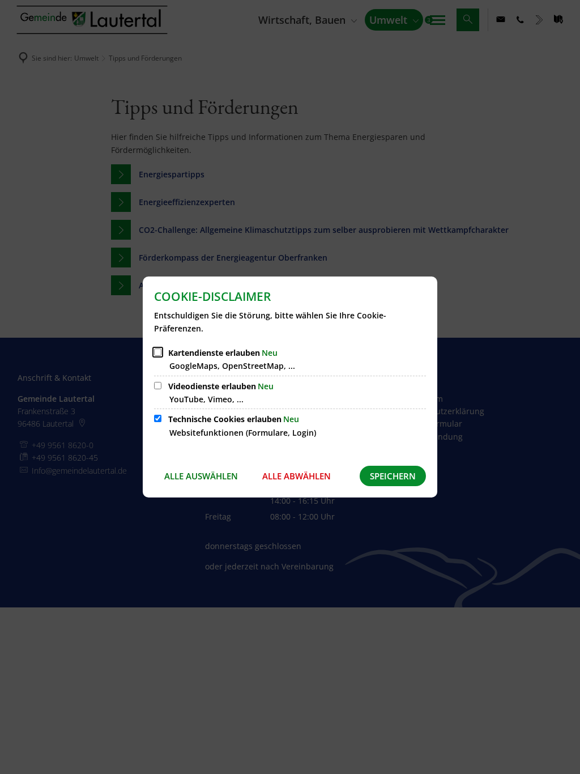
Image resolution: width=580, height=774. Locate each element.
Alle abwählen (296, 476)
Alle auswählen (201, 476)
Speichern (393, 476)
